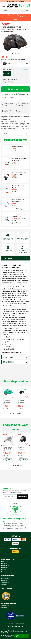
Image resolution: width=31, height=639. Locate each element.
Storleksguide (24, 69)
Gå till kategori (15, 413)
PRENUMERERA (22, 496)
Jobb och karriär (5, 582)
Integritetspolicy (5, 567)
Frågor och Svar (5, 561)
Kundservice (4, 563)
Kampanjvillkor (4, 571)
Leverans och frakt (5, 565)
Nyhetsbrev (4, 580)
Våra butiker (4, 584)
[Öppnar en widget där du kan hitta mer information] (21, 636)
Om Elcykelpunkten (5, 578)
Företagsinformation (15, 626)
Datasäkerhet (19, 624)
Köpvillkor (3, 569)
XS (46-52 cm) (7, 73)
